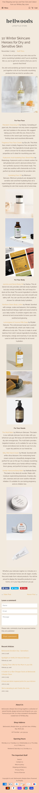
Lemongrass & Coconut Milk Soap (15, 322)
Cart (35, 8)
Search (19, 759)
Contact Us (19, 762)
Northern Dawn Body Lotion (12, 305)
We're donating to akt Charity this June (15, 688)
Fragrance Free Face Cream (12, 143)
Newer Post (31, 594)
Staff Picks (20, 51)
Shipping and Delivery (20, 767)
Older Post (7, 594)
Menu (6, 8)
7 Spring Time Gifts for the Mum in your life (17, 665)
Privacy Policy (19, 770)
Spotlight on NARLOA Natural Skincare (15, 658)
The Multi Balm (7, 432)
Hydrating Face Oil (14, 175)
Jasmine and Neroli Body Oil (13, 284)
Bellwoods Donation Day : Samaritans (15, 651)
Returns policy (19, 764)
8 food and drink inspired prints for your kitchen (18, 681)
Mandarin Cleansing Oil (11, 125)
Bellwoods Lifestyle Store (22, 778)
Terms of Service (19, 772)
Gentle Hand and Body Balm (13, 471)
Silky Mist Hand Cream (11, 453)
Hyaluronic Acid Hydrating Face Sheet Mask (18, 158)
